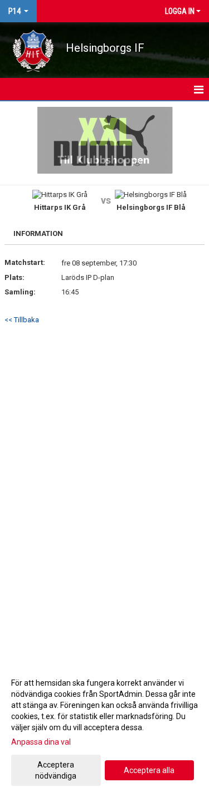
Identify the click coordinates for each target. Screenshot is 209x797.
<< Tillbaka (21, 320)
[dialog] (104, 729)
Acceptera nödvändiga (55, 770)
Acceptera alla (149, 770)
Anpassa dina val (41, 741)
